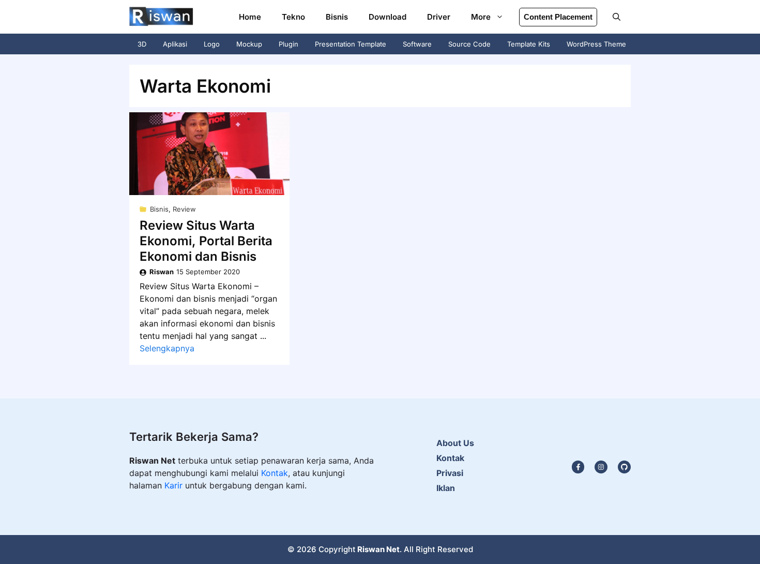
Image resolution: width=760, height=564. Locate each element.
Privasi (449, 473)
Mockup (249, 44)
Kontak (274, 473)
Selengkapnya (167, 348)
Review (184, 209)
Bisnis (337, 17)
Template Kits (528, 44)
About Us (455, 443)
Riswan (161, 272)
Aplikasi (175, 44)
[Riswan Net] (161, 17)
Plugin (288, 44)
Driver (438, 17)
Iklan (445, 488)
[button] (616, 17)
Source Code (469, 44)
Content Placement (558, 16)
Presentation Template (350, 44)
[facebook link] (624, 467)
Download (387, 17)
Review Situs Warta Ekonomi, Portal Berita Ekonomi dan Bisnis (206, 241)
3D (142, 44)
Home (250, 17)
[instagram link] (578, 467)
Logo (212, 44)
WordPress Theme (596, 44)
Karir (174, 485)
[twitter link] (601, 467)
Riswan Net (378, 549)
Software (417, 44)
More (481, 17)
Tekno (293, 17)
